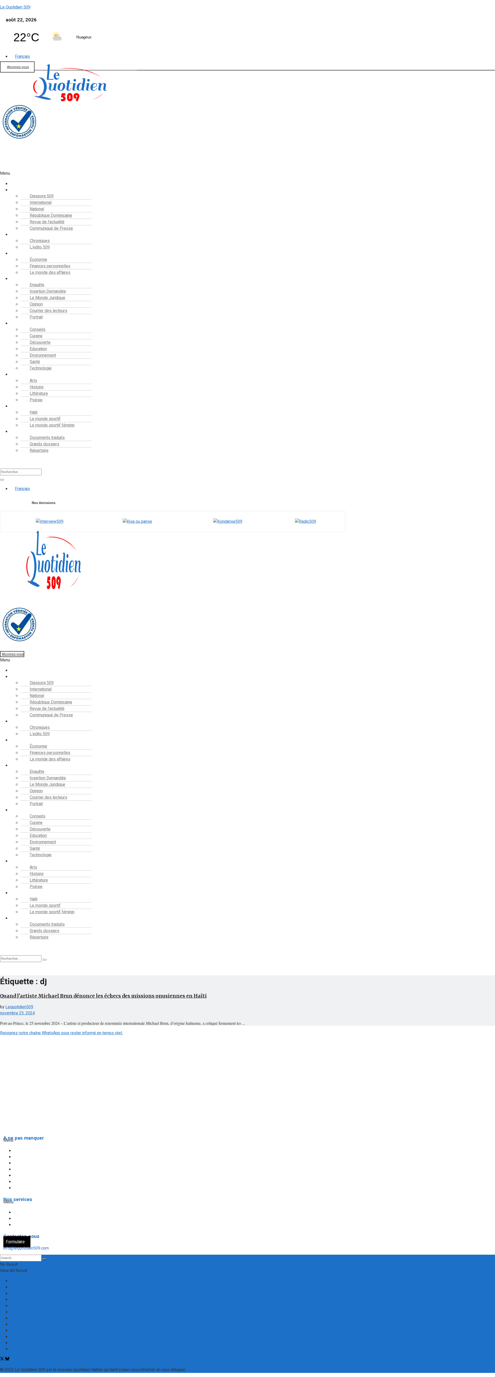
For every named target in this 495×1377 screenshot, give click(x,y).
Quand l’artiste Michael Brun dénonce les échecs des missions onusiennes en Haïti (103, 996)
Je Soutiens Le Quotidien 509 (36, 1306)
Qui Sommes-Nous (27, 1349)
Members (19, 1324)
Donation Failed (24, 1293)
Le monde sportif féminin (52, 425)
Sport (19, 406)
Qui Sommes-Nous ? (20, 1095)
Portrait (36, 317)
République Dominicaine (39, 1163)
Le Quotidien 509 (15, 7)
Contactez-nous (24, 1281)
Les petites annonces (37, 1225)
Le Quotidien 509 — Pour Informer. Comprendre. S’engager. (62, 1312)
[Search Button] (45, 1259)
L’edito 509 (40, 247)
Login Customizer (26, 1318)
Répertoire (39, 450)
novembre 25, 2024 (17, 1013)
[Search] (2, 480)
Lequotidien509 (19, 1007)
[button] (155, 173)
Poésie (36, 400)
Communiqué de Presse (51, 228)
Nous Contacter (24, 1337)
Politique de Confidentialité (26, 1106)
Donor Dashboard (26, 1299)
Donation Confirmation (30, 1287)
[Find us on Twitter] (2, 1359)
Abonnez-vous (18, 67)
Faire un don (10, 167)
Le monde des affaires (50, 272)
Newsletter (20, 1330)
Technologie (41, 368)
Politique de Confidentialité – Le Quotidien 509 (52, 1343)
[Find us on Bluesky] (7, 1359)
